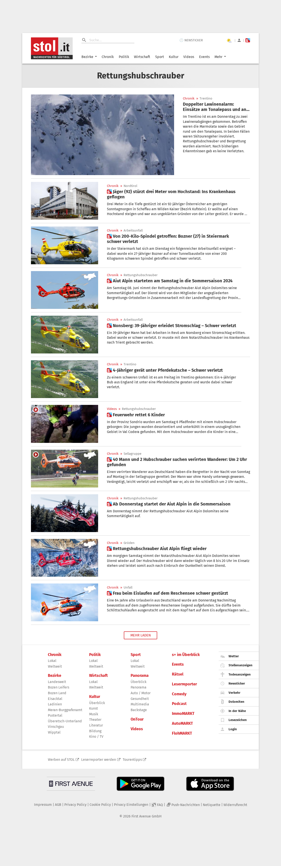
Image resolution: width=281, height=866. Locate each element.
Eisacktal (55, 699)
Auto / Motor (141, 693)
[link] (216, 106)
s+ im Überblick (186, 654)
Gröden (129, 543)
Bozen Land (57, 693)
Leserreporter (184, 684)
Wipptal (54, 732)
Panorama (140, 675)
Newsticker (237, 683)
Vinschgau (56, 727)
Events (204, 57)
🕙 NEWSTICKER (191, 40)
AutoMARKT (182, 723)
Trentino (206, 98)
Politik (124, 57)
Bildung (95, 731)
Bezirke (87, 57)
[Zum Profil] (239, 40)
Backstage (139, 710)
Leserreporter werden (98, 759)
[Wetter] (229, 40)
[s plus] (247, 40)
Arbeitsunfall (133, 230)
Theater (95, 719)
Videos (188, 57)
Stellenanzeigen (240, 665)
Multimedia (140, 704)
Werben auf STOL (61, 759)
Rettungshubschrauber (141, 275)
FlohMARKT (182, 733)
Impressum (43, 805)
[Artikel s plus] (64, 201)
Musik (93, 714)
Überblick (97, 703)
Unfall (128, 587)
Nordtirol (130, 186)
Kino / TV (96, 736)
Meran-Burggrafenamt (65, 710)
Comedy (179, 694)
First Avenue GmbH (146, 816)
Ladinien (55, 704)
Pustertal (55, 715)
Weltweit (55, 666)
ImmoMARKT (183, 713)
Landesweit (57, 682)
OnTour (137, 719)
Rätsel (177, 674)
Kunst (93, 708)
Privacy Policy (75, 805)
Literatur (96, 725)
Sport (159, 57)
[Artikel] (102, 134)
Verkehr (234, 693)
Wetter (234, 656)
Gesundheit (140, 699)
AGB (58, 805)
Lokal (52, 661)
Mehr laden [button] (140, 635)
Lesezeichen (238, 720)
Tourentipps (132, 759)
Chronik (108, 57)
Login (233, 729)
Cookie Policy (100, 805)
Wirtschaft (142, 57)
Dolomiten (236, 702)
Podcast (179, 703)
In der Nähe (237, 711)
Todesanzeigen (240, 674)
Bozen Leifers (58, 687)
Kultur (173, 57)
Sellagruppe (132, 454)
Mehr (218, 57)
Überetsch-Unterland (65, 721)
